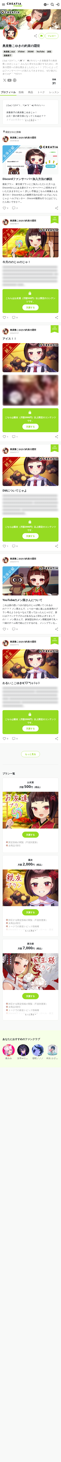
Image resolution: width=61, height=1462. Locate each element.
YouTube (40, 51)
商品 (30, 92)
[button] (45, 4)
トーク (41, 92)
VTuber (21, 51)
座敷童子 (7, 55)
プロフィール (8, 92)
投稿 (21, 92)
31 (54, 83)
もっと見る (30, 754)
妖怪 (49, 51)
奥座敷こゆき (9, 51)
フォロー (52, 35)
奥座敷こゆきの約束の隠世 (23, 137)
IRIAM (30, 51)
